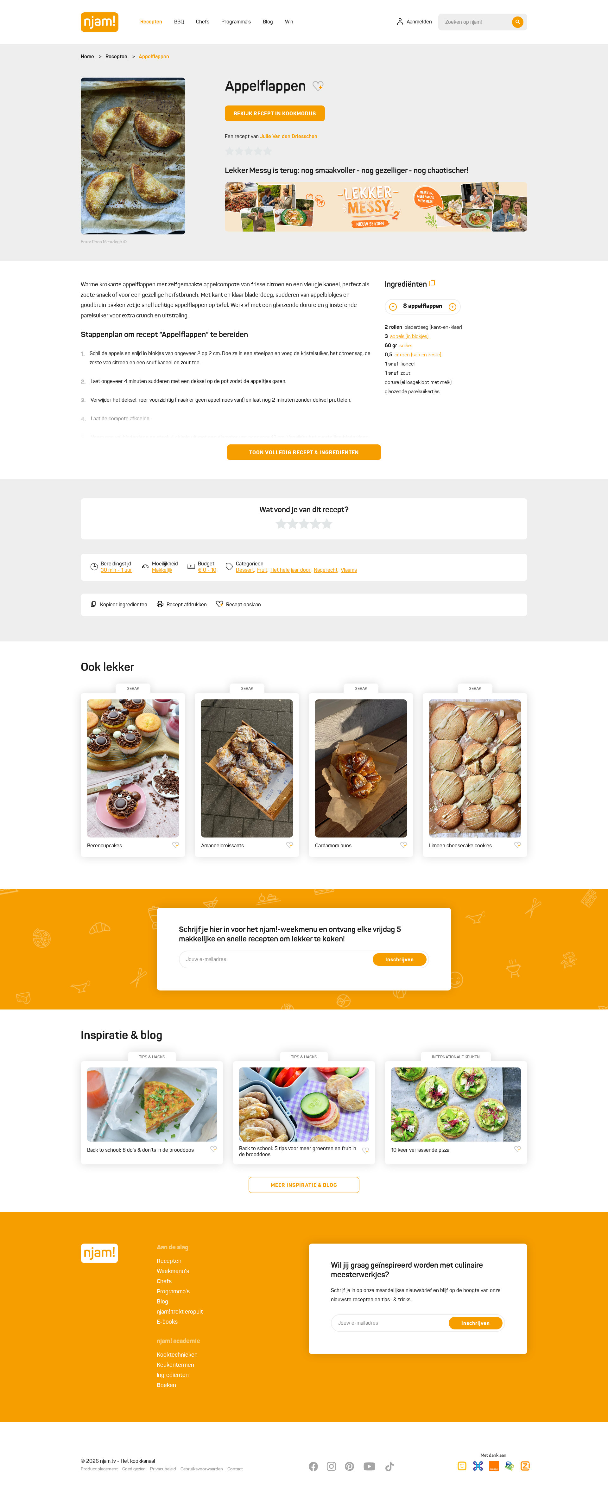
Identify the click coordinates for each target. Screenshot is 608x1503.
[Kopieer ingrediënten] (432, 285)
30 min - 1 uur (116, 570)
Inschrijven (399, 960)
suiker (405, 345)
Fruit (262, 570)
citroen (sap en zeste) (418, 355)
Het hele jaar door (290, 570)
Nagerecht (326, 570)
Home (87, 57)
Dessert (245, 570)
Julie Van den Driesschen (288, 136)
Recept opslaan (243, 605)
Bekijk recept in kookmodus (275, 114)
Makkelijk (162, 570)
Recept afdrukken (187, 605)
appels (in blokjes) (409, 336)
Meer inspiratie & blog (304, 1185)
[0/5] (248, 151)
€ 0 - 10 (207, 570)
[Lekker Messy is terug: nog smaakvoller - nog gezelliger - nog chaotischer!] (376, 207)
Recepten (116, 57)
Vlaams (349, 570)
